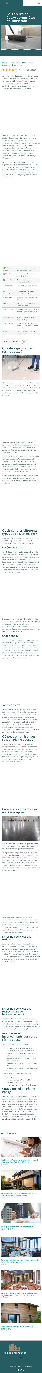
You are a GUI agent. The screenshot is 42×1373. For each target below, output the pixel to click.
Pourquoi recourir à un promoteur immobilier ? (17, 1227)
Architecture (28, 63)
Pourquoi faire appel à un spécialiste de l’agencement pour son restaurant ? (19, 1294)
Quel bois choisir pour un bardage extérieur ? (17, 1327)
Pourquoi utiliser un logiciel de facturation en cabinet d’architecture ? (20, 1261)
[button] (21, 1357)
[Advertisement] (21, 112)
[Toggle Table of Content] (23, 342)
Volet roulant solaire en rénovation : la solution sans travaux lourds (19, 1194)
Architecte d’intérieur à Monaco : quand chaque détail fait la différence (19, 1161)
